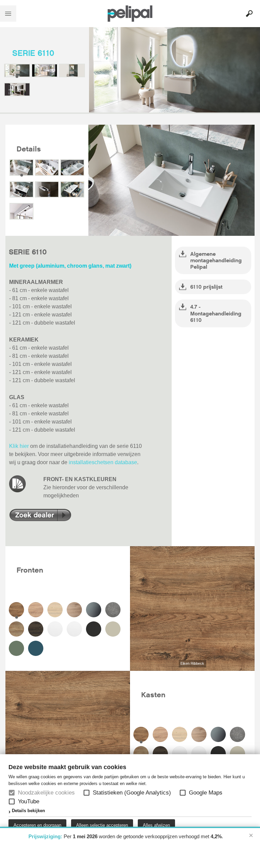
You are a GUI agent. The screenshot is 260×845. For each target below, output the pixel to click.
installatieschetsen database (103, 462)
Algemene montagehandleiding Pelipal (216, 260)
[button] (86, 792)
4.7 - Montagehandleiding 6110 (215, 313)
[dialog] (130, 799)
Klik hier (19, 446)
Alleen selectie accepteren (102, 825)
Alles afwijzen (156, 825)
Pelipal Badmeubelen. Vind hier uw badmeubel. (130, 13)
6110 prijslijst (206, 286)
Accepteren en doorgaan (37, 825)
